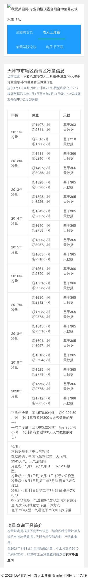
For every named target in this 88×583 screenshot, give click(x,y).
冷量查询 (63, 76)
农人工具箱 (51, 32)
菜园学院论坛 (26, 46)
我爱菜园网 (31, 76)
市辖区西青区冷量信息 (37, 82)
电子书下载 (54, 46)
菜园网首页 (24, 32)
